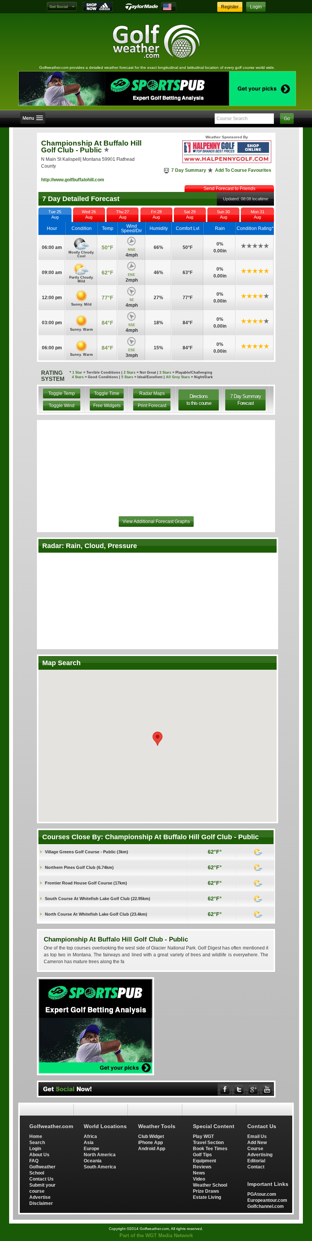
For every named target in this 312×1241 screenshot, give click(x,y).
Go (287, 118)
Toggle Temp (61, 393)
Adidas (98, 6)
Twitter (239, 1089)
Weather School (210, 1184)
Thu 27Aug (122, 214)
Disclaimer (41, 1203)
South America (100, 1166)
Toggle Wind (62, 405)
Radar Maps (152, 393)
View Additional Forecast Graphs (156, 521)
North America (100, 1154)
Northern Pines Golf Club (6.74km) (79, 867)
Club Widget (151, 1136)
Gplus (253, 1089)
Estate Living (207, 1197)
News (199, 1172)
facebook (224, 1089)
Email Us (257, 1136)
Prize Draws (206, 1191)
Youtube (267, 1089)
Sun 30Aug (223, 214)
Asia (89, 1142)
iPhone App (150, 1142)
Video (199, 1178)
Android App (151, 1148)
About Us (39, 1154)
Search (37, 1142)
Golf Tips (202, 1154)
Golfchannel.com (265, 1206)
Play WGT (203, 1136)
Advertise (40, 1197)
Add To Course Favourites (243, 170)
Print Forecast (152, 405)
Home (35, 1136)
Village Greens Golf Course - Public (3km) (86, 852)
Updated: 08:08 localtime (245, 199)
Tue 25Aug (54, 214)
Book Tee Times (210, 1148)
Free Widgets (107, 405)
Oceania (93, 1160)
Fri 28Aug (156, 214)
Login (256, 7)
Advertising (259, 1154)
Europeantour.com (267, 1200)
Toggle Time (106, 393)
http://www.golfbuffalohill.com (72, 179)
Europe (91, 1148)
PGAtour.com (261, 1194)
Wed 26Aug (89, 214)
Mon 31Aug (257, 214)
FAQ (33, 1160)
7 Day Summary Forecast (245, 399)
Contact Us (41, 1178)
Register (230, 7)
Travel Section (208, 1142)
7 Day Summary (188, 170)
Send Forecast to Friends (229, 188)
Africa (90, 1136)
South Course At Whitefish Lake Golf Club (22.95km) (97, 898)
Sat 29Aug (190, 214)
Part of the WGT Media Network (156, 1235)
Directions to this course (198, 399)
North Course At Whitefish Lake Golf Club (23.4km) (96, 914)
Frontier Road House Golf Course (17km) (86, 883)
